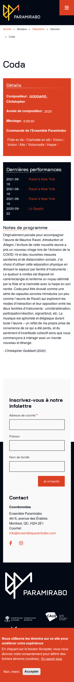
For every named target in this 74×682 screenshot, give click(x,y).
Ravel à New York (42, 179)
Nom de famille (19, 457)
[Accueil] (21, 12)
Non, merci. (11, 671)
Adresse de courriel (22, 415)
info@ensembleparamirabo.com (32, 533)
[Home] (36, 585)
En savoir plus (51, 658)
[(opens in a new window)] (10, 543)
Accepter (31, 671)
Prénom (14, 436)
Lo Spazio (36, 208)
